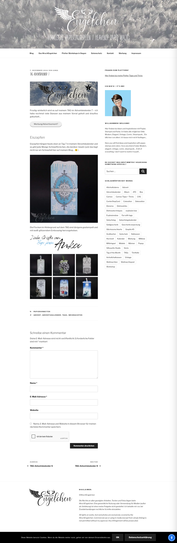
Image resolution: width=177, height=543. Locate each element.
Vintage (128, 257)
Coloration (127, 201)
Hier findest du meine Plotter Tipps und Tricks (124, 75)
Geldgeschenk (112, 225)
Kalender (121, 239)
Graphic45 (129, 229)
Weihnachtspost (127, 262)
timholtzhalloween (114, 257)
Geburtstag (111, 220)
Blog (32, 53)
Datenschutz (96, 53)
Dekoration (139, 201)
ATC (134, 192)
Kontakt (110, 53)
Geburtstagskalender (128, 220)
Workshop (110, 267)
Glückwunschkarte (114, 229)
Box (141, 192)
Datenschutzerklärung (140, 537)
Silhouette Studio (113, 248)
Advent (37, 315)
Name (33, 383)
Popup (141, 243)
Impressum (136, 53)
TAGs (64, 315)
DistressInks (122, 206)
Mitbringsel (111, 243)
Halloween (135, 234)
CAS (139, 197)
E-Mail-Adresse (38, 396)
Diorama (110, 206)
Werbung (123, 53)
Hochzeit (110, 239)
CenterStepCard (113, 201)
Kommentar (36, 348)
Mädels (122, 243)
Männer (131, 243)
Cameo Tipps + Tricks (125, 197)
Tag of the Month (113, 253)
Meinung (131, 239)
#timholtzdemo (112, 187)
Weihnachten (76, 315)
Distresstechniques (114, 211)
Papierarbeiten (42, 311)
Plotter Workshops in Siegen (74, 53)
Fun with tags (127, 215)
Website (34, 410)
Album (126, 192)
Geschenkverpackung (131, 225)
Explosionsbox (112, 215)
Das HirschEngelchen (48, 53)
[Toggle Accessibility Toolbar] (171, 537)
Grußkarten (111, 234)
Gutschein (123, 234)
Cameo (109, 197)
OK (117, 537)
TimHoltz (135, 253)
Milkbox (142, 239)
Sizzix (126, 248)
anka (55, 70)
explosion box (131, 211)
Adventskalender (51, 315)
